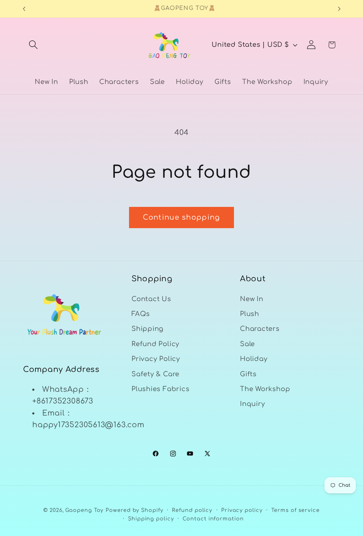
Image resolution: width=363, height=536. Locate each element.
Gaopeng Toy (84, 510)
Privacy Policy (156, 358)
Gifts (248, 374)
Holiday (253, 358)
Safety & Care (155, 374)
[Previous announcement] (24, 8)
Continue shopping (181, 217)
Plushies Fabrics (160, 389)
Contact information (213, 518)
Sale (247, 344)
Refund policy (192, 510)
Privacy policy (242, 510)
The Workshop (265, 389)
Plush (249, 313)
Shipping (147, 328)
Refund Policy (155, 344)
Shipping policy (151, 518)
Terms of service (295, 510)
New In (251, 299)
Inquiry (252, 403)
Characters (260, 328)
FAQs (141, 313)
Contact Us (151, 299)
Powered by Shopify (134, 510)
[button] (33, 45)
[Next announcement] (339, 8)
